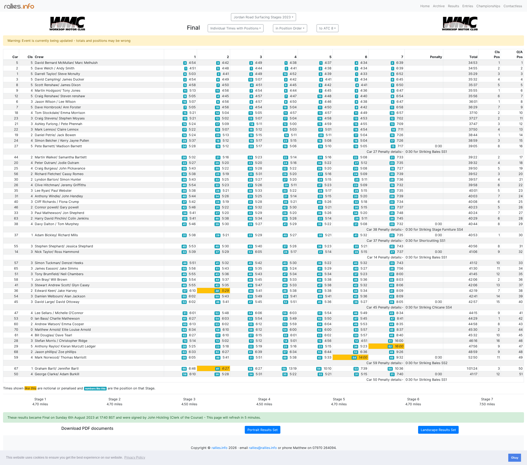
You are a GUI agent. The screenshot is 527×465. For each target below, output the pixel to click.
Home (425, 6)
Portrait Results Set (262, 430)
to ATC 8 (326, 28)
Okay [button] (514, 457)
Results (453, 6)
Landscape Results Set (438, 430)
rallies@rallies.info (263, 448)
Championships (488, 6)
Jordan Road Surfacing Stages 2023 (262, 17)
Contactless (513, 6)
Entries (467, 6)
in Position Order (289, 28)
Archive (439, 6)
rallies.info (219, 448)
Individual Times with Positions (234, 28)
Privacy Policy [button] (134, 457)
